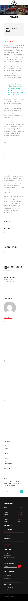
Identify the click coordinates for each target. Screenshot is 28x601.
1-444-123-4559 (7, 555)
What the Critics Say (8, 529)
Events (20, 481)
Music (10, 483)
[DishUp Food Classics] (14, 238)
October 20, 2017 (7, 535)
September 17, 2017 (7, 531)
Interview (17, 41)
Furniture (7, 448)
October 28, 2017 (7, 540)
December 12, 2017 (9, 41)
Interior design (8, 450)
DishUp (15, 481)
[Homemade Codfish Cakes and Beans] (14, 258)
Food (6, 445)
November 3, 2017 (7, 544)
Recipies (6, 221)
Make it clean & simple (8, 534)
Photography (16, 483)
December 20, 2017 (8, 279)
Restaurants (12, 485)
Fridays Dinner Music (10, 278)
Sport (10, 221)
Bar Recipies (10, 481)
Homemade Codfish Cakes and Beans (13, 268)
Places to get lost (11, 29)
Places (6, 458)
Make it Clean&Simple (8, 538)
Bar (5, 481)
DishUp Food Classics (10, 247)
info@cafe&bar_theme (9, 553)
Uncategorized (8, 463)
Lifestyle (7, 456)
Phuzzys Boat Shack (11, 39)
